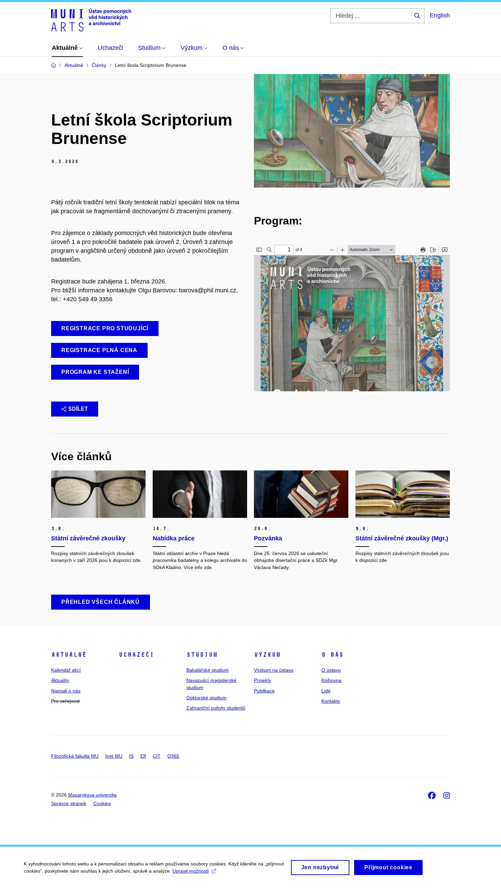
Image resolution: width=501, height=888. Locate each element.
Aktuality (60, 680)
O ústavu (331, 670)
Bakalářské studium (207, 670)
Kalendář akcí (66, 670)
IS (131, 756)
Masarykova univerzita (92, 795)
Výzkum (267, 654)
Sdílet (78, 409)
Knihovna (331, 680)
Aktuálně (69, 654)
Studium (201, 654)
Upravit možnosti (190, 871)
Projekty (262, 680)
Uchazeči (136, 654)
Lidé (326, 691)
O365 (173, 756)
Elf (143, 756)
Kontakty (330, 701)
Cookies (102, 803)
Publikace (264, 691)
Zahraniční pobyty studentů (215, 708)
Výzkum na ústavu (273, 670)
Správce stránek (68, 803)
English (440, 15)
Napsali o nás (65, 691)
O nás (332, 654)
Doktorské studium (206, 697)
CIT (157, 756)
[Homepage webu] (91, 19)
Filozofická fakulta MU (74, 756)
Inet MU (113, 756)
